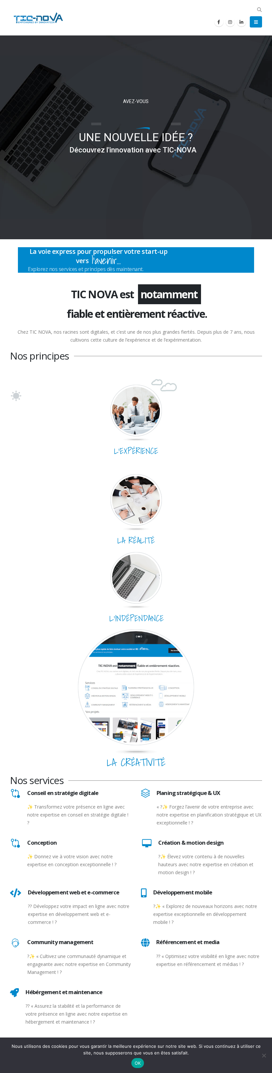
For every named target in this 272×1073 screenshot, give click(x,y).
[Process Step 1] (136, 410)
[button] (259, 10)
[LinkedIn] (241, 22)
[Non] (263, 1055)
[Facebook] (219, 22)
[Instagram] (230, 22)
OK (138, 1063)
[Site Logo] (36, 18)
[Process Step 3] (136, 577)
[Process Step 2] (136, 499)
